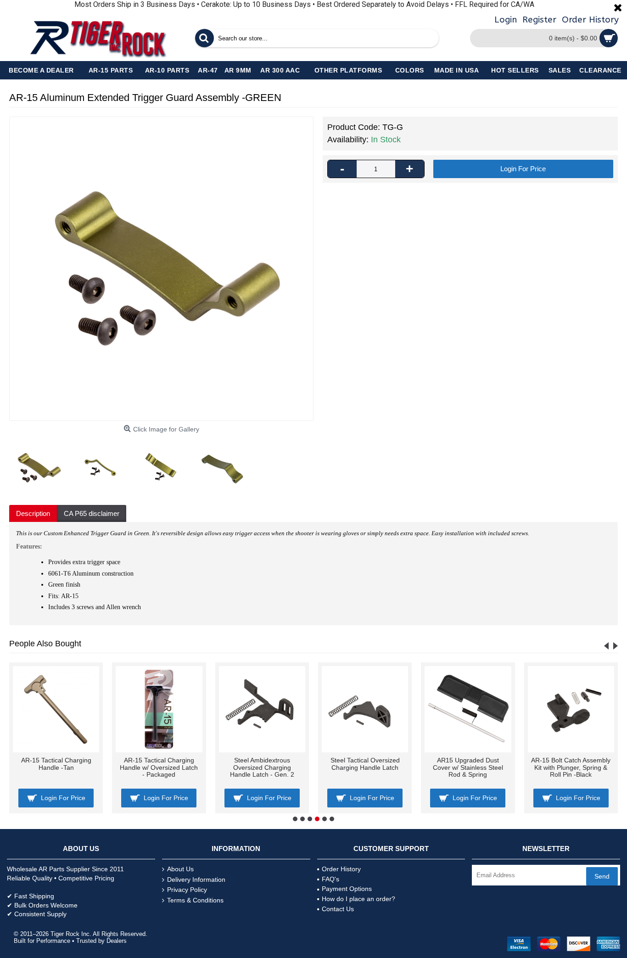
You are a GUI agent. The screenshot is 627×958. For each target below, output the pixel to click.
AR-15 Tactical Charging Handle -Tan (56, 763)
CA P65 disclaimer (91, 513)
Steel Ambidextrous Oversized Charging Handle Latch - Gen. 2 (262, 767)
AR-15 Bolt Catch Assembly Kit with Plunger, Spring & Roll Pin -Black (570, 767)
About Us (180, 869)
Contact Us (338, 909)
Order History (341, 869)
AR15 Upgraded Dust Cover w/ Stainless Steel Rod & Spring (468, 767)
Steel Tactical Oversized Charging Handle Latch (365, 763)
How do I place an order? (358, 898)
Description (33, 513)
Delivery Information (196, 879)
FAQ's (330, 879)
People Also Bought (45, 643)
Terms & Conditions (195, 900)
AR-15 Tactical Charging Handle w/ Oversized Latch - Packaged (159, 767)
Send (602, 876)
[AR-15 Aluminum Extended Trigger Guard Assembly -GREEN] (161, 269)
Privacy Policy (187, 889)
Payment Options (347, 888)
